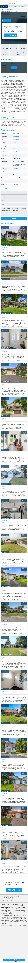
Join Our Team (14, 890)
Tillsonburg (3, 11)
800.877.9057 (6, 1)
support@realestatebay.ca (19, 1)
